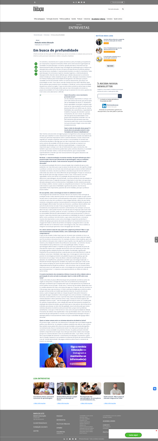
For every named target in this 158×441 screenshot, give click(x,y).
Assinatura (36, 417)
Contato (106, 425)
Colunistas (87, 19)
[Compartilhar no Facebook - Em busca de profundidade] (36, 71)
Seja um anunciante (38, 419)
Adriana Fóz (60, 433)
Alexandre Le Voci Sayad (86, 415)
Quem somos (118, 19)
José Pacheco (83, 433)
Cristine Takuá (83, 417)
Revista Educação (39, 416)
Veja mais (110, 66)
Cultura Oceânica (85, 419)
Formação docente (52, 19)
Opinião (59, 428)
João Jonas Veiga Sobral (86, 431)
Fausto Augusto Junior (86, 427)
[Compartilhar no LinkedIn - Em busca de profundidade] (36, 64)
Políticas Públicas (63, 424)
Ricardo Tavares (107, 417)
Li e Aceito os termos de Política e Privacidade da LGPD (109, 100)
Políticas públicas (64, 19)
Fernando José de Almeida (87, 428)
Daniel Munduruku (85, 422)
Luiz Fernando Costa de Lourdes (112, 415)
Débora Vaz (83, 425)
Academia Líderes (98, 19)
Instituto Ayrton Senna (86, 430)
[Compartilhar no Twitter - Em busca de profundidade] (36, 67)
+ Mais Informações (39, 403)
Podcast (79, 19)
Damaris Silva (83, 420)
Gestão (73, 19)
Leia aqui (133, 435)
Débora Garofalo (85, 423)
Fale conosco (107, 427)
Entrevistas (61, 420)
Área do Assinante (117, 2)
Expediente (106, 428)
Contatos (109, 19)
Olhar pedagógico (39, 19)
